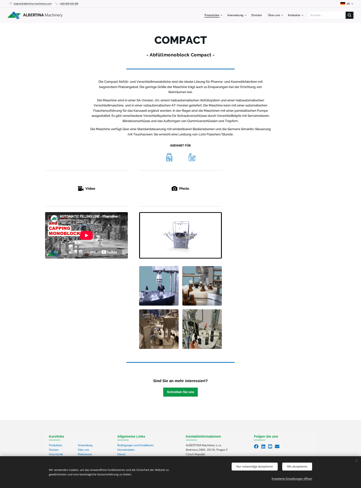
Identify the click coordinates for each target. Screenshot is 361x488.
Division (54, 449)
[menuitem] (214, 15)
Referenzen (85, 454)
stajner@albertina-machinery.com (33, 3)
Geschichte (56, 454)
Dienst (121, 454)
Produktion (55, 445)
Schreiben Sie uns (180, 392)
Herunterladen (126, 449)
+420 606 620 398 (68, 3)
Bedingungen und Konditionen (135, 445)
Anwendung (85, 445)
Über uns (83, 449)
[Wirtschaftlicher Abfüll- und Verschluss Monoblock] (180, 235)
